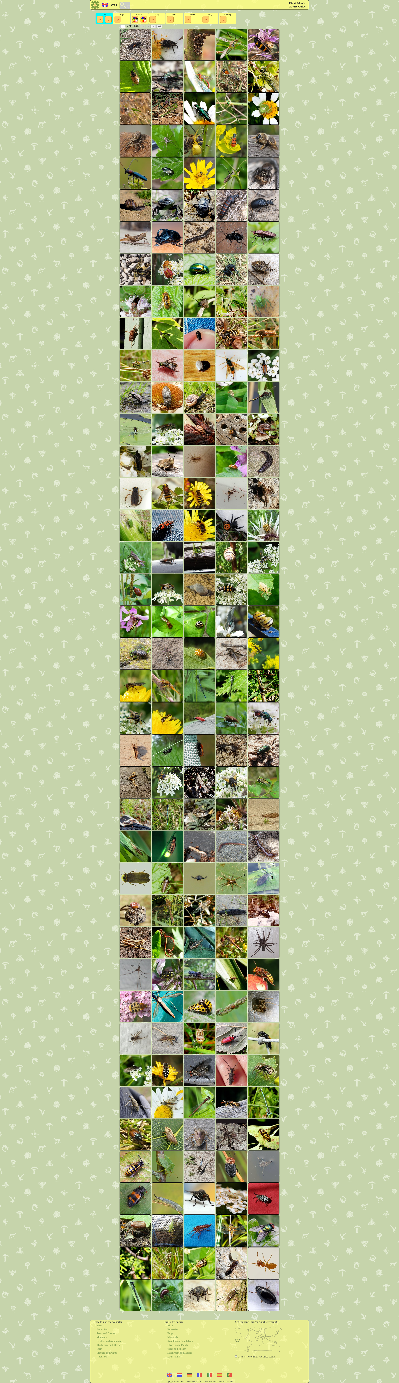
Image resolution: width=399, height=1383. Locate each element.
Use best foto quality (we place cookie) (256, 1356)
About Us (102, 1356)
